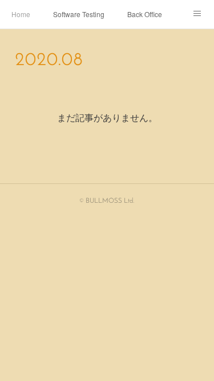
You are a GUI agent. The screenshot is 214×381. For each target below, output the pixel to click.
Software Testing (78, 14)
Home (20, 14)
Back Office (144, 14)
